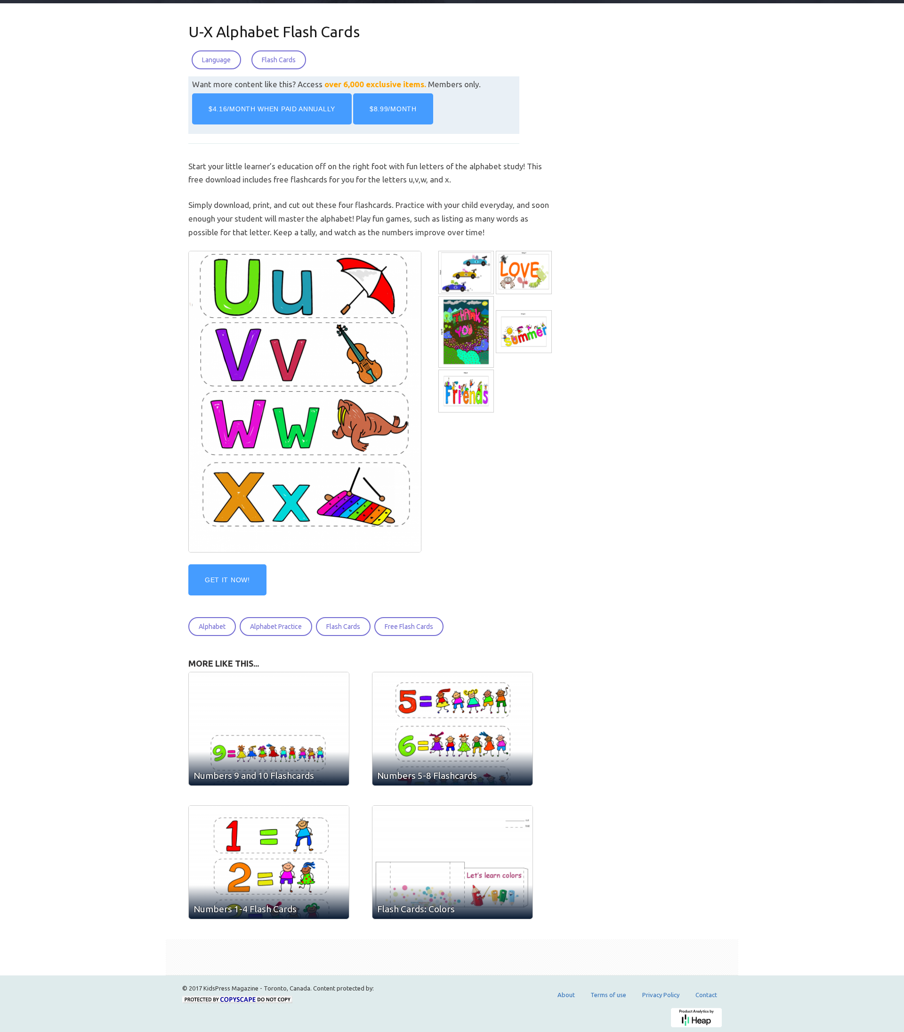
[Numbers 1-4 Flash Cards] (268, 862)
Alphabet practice (276, 626)
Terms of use (608, 994)
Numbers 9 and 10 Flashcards (254, 775)
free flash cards (409, 626)
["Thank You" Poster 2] (467, 332)
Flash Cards (279, 60)
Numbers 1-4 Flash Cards (245, 909)
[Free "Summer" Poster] (524, 332)
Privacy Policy (660, 994)
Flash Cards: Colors (416, 909)
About (566, 994)
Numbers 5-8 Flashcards (427, 775)
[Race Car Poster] (467, 273)
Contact (706, 994)
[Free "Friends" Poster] (467, 391)
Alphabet (212, 626)
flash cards (343, 626)
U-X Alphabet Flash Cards (274, 31)
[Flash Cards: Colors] (452, 862)
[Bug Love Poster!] (524, 273)
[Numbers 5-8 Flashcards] (452, 729)
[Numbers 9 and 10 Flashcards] (268, 729)
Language (216, 60)
